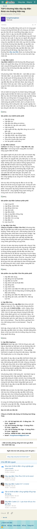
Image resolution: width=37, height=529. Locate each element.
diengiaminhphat (9, 470)
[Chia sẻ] (32, 25)
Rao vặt (17, 470)
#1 (35, 25)
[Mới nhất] (35, 2)
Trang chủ (30, 525)
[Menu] (2, 2)
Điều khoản (17, 525)
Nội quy (9, 525)
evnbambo (8, 478)
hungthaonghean (7, 14)
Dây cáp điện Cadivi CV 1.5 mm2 (17, 484)
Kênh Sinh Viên (7, 523)
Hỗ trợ (24, 525)
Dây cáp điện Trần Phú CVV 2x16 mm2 (19, 476)
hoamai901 (8, 506)
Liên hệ (3, 525)
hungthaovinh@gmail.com (19, 435)
